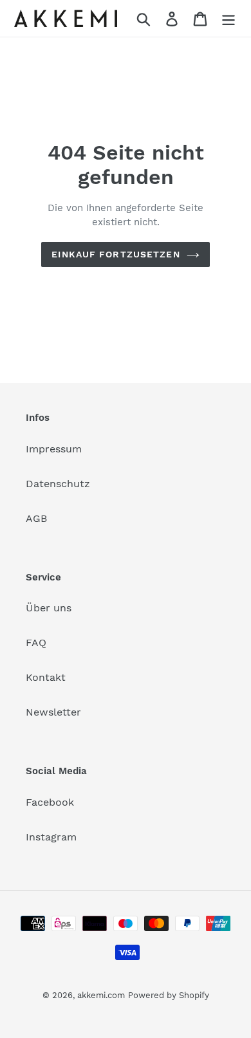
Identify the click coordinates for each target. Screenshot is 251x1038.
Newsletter (53, 712)
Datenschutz (58, 483)
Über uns (48, 608)
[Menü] (228, 18)
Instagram (51, 837)
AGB (36, 518)
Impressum (54, 449)
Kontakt (46, 677)
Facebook (50, 802)
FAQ (36, 642)
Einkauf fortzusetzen (115, 254)
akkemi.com (101, 995)
